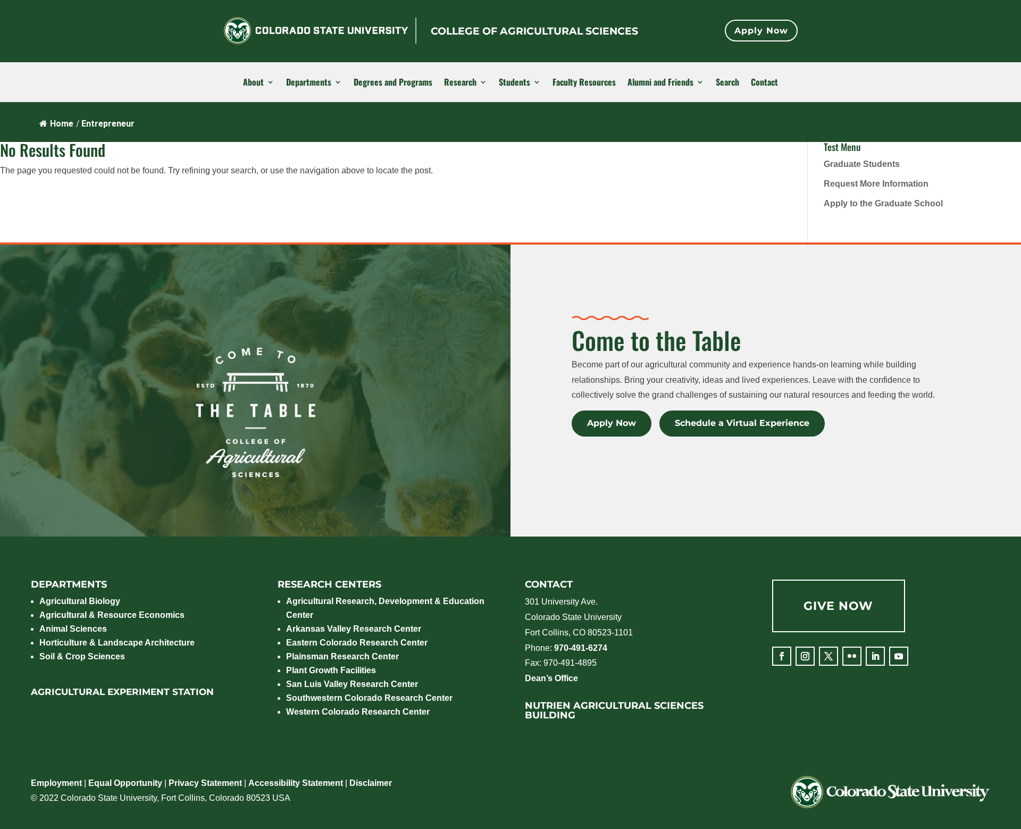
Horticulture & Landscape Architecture (117, 642)
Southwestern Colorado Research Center (369, 697)
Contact (764, 82)
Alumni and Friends (660, 82)
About (253, 82)
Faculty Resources (584, 82)
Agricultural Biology (79, 601)
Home (61, 124)
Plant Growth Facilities (331, 670)
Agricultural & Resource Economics (112, 614)
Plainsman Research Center (342, 656)
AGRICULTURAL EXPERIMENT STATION (122, 691)
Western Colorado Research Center (358, 711)
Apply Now (761, 31)
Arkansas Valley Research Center (353, 628)
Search (727, 82)
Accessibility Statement (295, 783)
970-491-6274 (580, 647)
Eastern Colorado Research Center (357, 642)
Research (460, 82)
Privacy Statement (205, 783)
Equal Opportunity (125, 783)
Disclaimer (370, 783)
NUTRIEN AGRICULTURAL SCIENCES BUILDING (614, 710)
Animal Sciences (73, 628)
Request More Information (876, 183)
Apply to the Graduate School (883, 203)
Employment (56, 783)
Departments (308, 82)
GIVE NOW (838, 606)
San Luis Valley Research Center (352, 684)
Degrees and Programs (393, 82)
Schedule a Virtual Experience (742, 423)
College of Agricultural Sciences (534, 31)
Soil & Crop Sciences (82, 656)
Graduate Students (862, 164)
